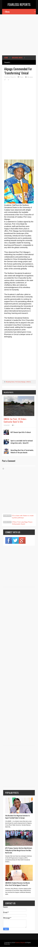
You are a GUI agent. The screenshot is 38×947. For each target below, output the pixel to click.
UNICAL (28, 382)
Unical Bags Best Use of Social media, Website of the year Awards (22, 451)
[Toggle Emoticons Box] (3, 469)
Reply (22, 77)
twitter (15, 540)
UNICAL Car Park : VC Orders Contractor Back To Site (15, 420)
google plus (22, 540)
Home (6, 57)
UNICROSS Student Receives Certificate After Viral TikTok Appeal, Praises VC (17, 884)
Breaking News (17, 57)
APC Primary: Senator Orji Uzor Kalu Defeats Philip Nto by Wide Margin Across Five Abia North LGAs (18, 850)
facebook (8, 540)
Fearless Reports (19, 4)
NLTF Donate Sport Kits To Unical (21, 432)
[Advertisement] (19, 36)
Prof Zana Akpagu (20, 382)
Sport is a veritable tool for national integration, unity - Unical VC (22, 441)
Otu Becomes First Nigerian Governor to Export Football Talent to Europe (17, 816)
